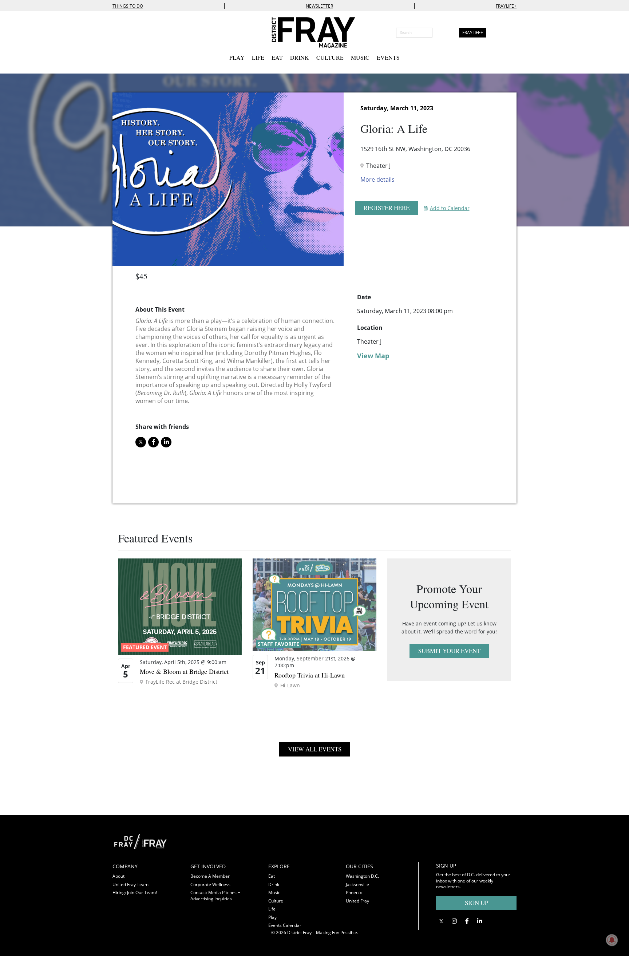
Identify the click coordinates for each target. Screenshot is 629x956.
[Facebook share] (153, 442)
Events (388, 57)
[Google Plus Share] (454, 921)
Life (258, 57)
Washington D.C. (362, 876)
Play (237, 57)
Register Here (387, 208)
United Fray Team (130, 884)
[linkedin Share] (166, 442)
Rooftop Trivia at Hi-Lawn (309, 675)
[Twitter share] (140, 442)
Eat (277, 57)
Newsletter (319, 6)
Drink (299, 57)
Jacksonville (357, 884)
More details (377, 179)
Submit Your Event (449, 651)
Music (360, 57)
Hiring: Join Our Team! (134, 892)
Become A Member (210, 876)
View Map (373, 355)
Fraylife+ (506, 6)
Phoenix (354, 892)
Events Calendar (284, 925)
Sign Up (476, 902)
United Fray (357, 901)
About (118, 876)
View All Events (314, 749)
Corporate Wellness (210, 884)
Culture (330, 57)
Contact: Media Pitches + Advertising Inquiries (215, 895)
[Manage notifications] (612, 940)
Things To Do (127, 6)
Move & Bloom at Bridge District (184, 671)
